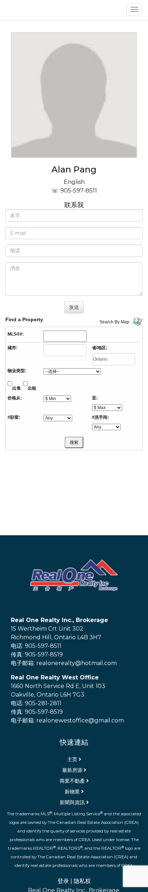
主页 (72, 759)
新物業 (72, 791)
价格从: (15, 397)
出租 (32, 388)
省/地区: (99, 347)
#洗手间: (100, 417)
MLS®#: (16, 334)
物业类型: (17, 370)
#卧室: (14, 417)
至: (95, 397)
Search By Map (114, 321)
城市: (13, 347)
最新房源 (72, 770)
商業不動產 (72, 781)
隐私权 (82, 881)
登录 (63, 881)
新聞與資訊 (72, 802)
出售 (16, 388)
